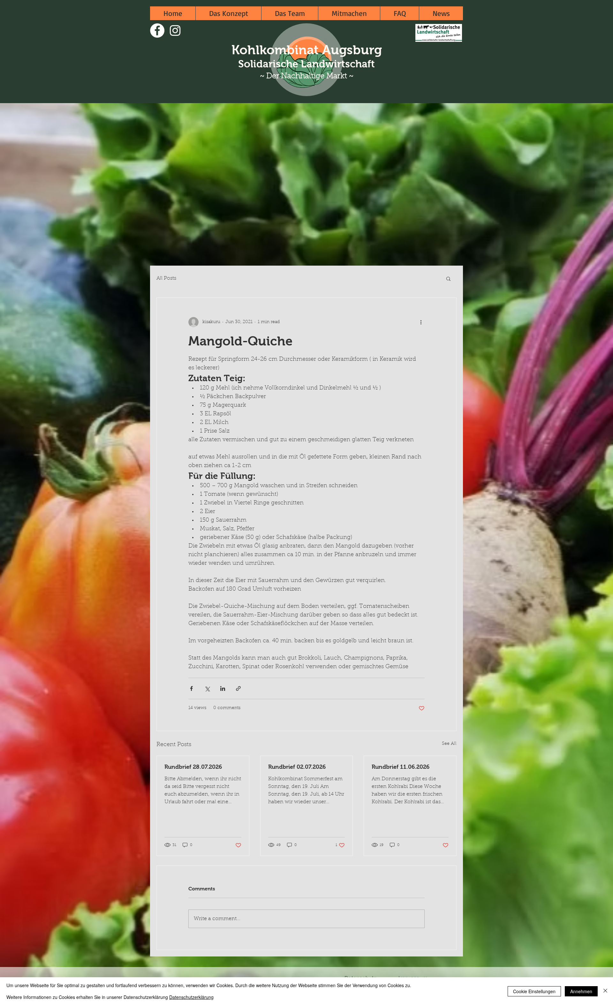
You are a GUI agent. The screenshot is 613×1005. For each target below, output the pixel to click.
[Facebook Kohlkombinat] (157, 30)
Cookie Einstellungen (534, 991)
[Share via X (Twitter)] (207, 688)
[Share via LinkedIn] (223, 688)
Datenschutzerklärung (191, 997)
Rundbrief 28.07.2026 (193, 767)
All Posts (166, 278)
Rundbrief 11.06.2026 (400, 767)
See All (449, 744)
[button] (448, 278)
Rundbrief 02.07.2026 (297, 767)
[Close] (605, 991)
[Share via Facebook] (191, 688)
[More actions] (421, 322)
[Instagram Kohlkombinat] (175, 30)
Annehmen (581, 991)
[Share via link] (238, 688)
